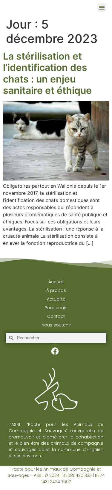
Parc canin (56, 308)
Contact (56, 316)
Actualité (56, 299)
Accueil (56, 282)
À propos (56, 290)
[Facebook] (54, 350)
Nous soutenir (56, 325)
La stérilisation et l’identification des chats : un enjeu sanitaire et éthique (47, 73)
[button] (101, 7)
